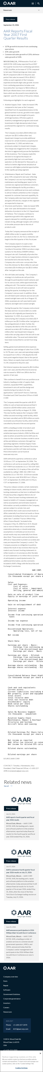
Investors (6, 1003)
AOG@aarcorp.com (20, 1029)
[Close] (40, 1053)
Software (6, 990)
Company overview (10, 977)
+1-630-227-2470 (20, 1025)
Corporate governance (11, 999)
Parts (5, 981)
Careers (6, 1007)
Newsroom (7, 1012)
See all (6, 786)
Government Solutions (11, 994)
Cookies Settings (21, 1068)
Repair (5, 985)
